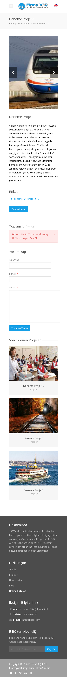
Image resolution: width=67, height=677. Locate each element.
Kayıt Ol (51, 649)
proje (30, 198)
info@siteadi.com (31, 619)
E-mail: (13, 273)
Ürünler (13, 569)
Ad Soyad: (14, 259)
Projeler (25, 23)
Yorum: (14, 287)
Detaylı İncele (18, 209)
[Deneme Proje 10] (33, 363)
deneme (18, 198)
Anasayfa (14, 23)
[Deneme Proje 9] (33, 72)
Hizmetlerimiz (16, 580)
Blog (11, 585)
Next (54, 72)
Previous (13, 72)
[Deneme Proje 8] (33, 468)
